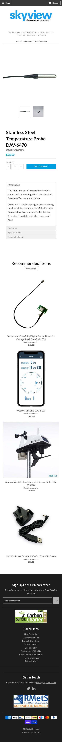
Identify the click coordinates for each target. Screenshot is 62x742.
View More (31, 268)
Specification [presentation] (14, 232)
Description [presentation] (14, 184)
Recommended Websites (31, 654)
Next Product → (41, 41)
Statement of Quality (31, 651)
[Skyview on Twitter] (28, 688)
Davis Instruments (26, 32)
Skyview (35, 729)
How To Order (31, 634)
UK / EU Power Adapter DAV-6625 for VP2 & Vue (31, 556)
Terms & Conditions (31, 641)
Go (56, 600)
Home (11, 32)
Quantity (10, 162)
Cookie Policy (31, 647)
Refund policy (31, 661)
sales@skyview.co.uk (46, 682)
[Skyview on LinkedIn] (34, 688)
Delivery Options (31, 637)
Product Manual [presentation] (16, 237)
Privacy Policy (31, 644)
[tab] (31, 185)
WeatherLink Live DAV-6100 (31, 410)
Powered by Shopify (31, 732)
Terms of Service (31, 658)
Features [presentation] (12, 228)
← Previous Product (24, 41)
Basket (54, 3)
